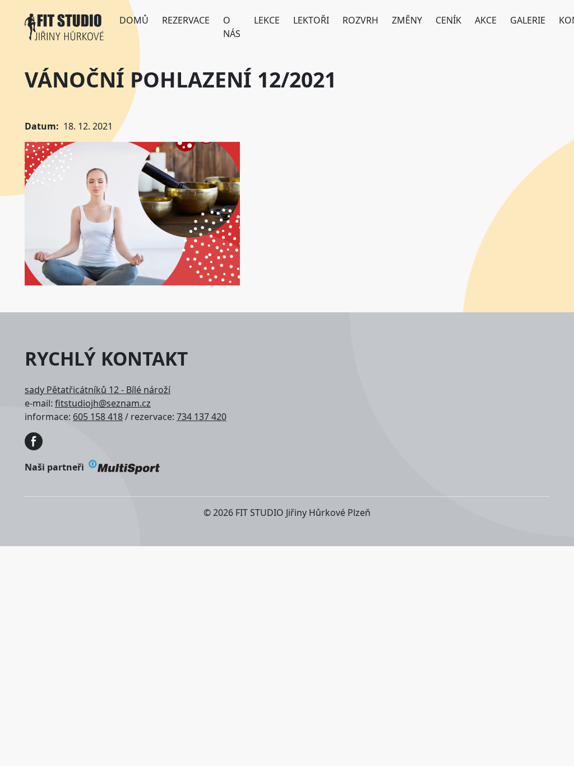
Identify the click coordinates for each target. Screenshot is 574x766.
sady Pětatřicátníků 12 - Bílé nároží (97, 390)
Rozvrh (360, 20)
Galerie (527, 20)
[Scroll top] (542, 734)
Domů (134, 20)
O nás (231, 27)
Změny (407, 20)
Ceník (448, 20)
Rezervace (186, 20)
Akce (486, 20)
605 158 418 (98, 416)
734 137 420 (201, 416)
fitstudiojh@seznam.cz (103, 403)
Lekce (267, 20)
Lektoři (311, 20)
